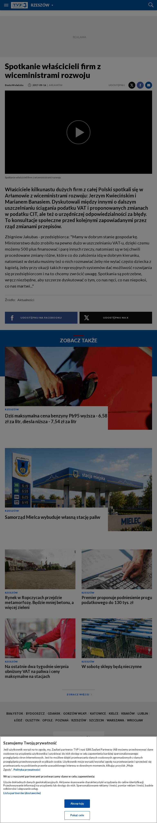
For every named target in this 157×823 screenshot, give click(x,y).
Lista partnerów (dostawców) (22, 793)
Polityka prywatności (26, 769)
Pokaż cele (77, 815)
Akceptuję (77, 803)
